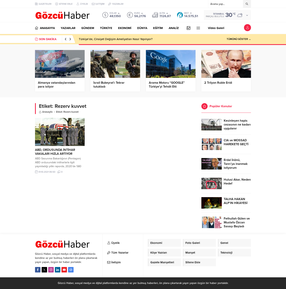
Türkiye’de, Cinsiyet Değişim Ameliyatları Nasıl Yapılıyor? (116, 39)
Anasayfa (47, 111)
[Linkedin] (57, 269)
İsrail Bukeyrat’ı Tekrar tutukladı (109, 85)
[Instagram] (51, 269)
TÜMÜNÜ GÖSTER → (239, 39)
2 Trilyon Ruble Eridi (218, 83)
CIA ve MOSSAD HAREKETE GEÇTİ (236, 142)
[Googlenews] (71, 269)
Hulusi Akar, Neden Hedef (237, 181)
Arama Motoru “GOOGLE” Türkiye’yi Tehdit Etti (167, 85)
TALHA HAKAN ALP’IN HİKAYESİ (235, 201)
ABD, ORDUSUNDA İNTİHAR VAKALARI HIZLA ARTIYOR (55, 152)
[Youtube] (64, 269)
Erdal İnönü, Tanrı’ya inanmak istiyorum (235, 164)
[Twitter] (44, 269)
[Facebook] (37, 269)
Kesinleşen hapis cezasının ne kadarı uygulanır (237, 124)
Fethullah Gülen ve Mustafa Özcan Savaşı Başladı (237, 222)
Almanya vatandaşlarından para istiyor (56, 85)
